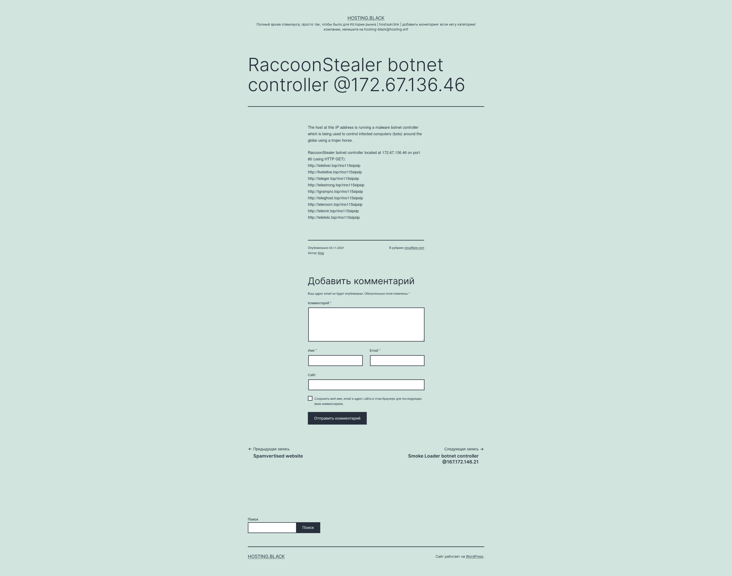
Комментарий (319, 302)
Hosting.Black (366, 18)
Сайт (312, 374)
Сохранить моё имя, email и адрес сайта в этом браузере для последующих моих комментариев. (368, 401)
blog (321, 253)
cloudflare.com (414, 247)
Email (375, 350)
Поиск (253, 519)
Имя (312, 350)
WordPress (474, 556)
